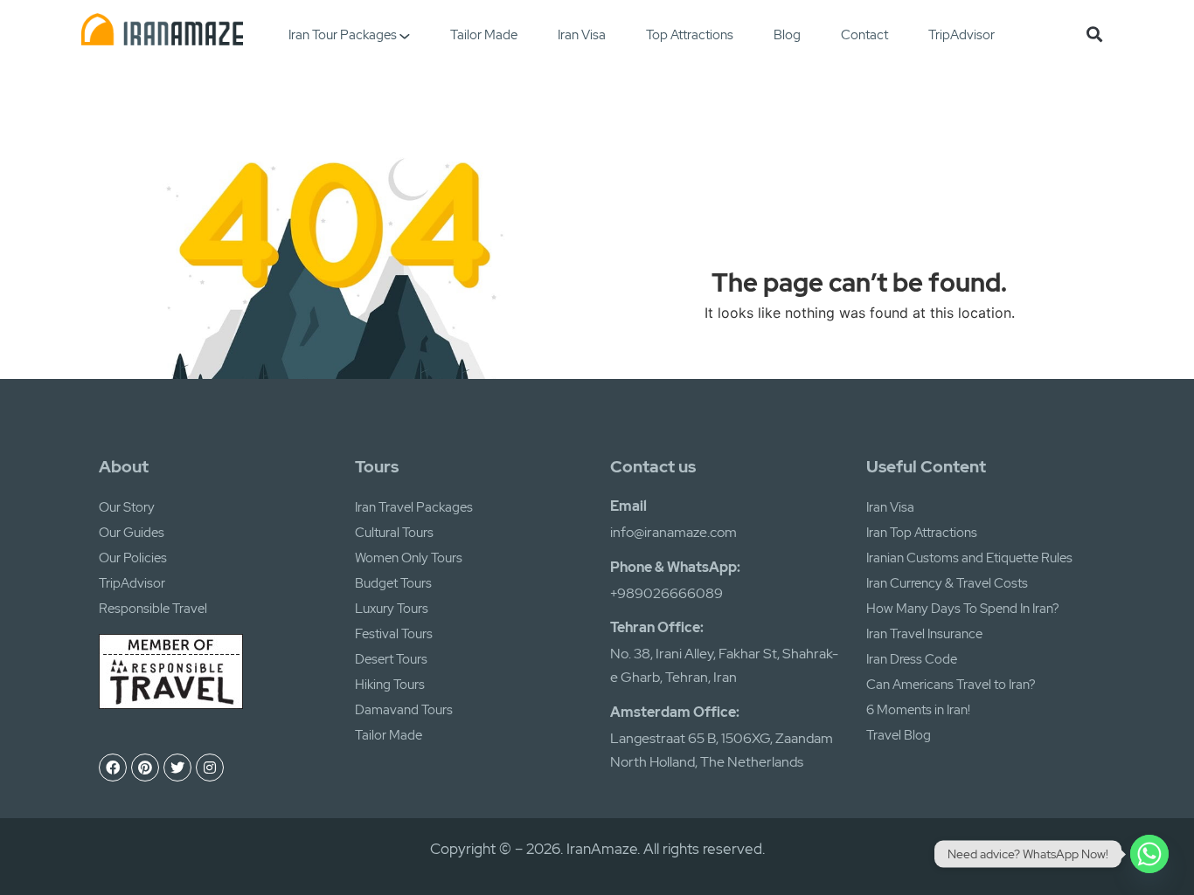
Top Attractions (689, 35)
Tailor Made (483, 35)
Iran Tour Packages (342, 35)
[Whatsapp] (1149, 854)
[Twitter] (177, 767)
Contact (864, 35)
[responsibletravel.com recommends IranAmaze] (171, 704)
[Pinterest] (145, 767)
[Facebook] (113, 767)
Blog (787, 35)
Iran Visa (582, 35)
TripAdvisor (961, 35)
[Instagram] (210, 767)
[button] (1094, 33)
